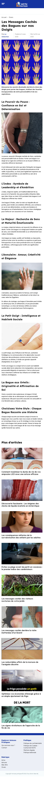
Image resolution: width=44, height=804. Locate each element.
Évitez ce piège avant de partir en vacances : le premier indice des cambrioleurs (22, 568)
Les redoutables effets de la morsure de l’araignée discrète (20, 663)
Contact (4, 748)
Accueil (4, 17)
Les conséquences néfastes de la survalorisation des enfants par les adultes (21, 536)
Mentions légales (29, 750)
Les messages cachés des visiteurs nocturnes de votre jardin (17, 600)
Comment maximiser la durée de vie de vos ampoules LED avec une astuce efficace (21, 473)
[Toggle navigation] (3, 4)
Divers (11, 17)
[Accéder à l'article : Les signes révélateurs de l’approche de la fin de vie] (22, 712)
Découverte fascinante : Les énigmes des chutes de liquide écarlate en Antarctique (20, 504)
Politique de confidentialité (33, 743)
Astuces (4, 762)
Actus (3, 760)
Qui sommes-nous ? (8, 745)
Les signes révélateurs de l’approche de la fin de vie (21, 726)
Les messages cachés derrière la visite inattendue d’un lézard (19, 631)
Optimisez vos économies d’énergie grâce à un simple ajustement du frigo (21, 695)
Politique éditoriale (30, 752)
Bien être (5, 765)
